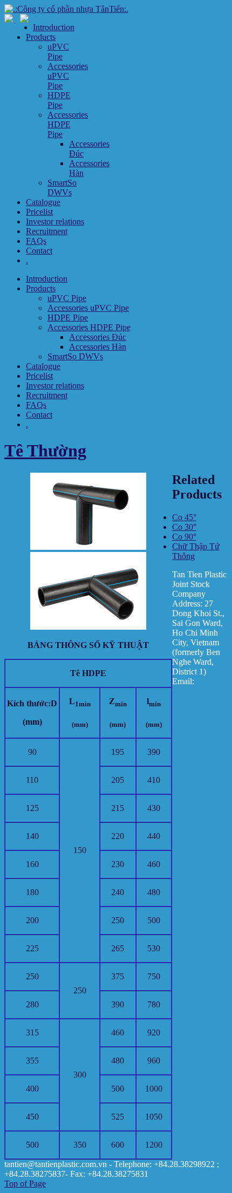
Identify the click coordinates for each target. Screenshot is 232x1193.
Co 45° (184, 517)
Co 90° (184, 536)
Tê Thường (45, 450)
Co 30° (184, 526)
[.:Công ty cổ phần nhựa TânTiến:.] (66, 8)
